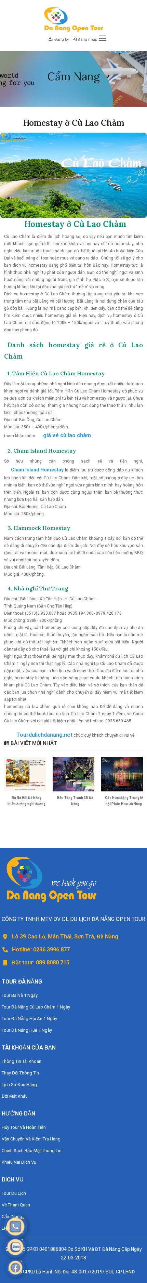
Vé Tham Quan (16, 1204)
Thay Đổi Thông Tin (20, 1072)
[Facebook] (15, 1267)
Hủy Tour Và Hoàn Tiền (24, 1127)
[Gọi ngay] (15, 1226)
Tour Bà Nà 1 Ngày (20, 995)
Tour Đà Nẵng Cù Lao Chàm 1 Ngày (36, 1007)
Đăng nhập (87, 39)
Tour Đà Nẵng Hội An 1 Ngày (29, 1018)
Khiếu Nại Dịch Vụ (19, 1162)
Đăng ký (61, 39)
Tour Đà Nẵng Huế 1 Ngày (27, 1030)
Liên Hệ (9, 1228)
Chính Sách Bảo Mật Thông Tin (32, 1150)
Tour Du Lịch (14, 1193)
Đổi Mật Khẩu (15, 1096)
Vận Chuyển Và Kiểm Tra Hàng (31, 1138)
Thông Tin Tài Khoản (21, 1061)
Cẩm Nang (12, 1216)
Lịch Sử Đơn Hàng (19, 1084)
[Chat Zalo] (15, 1247)
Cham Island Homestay (37, 469)
